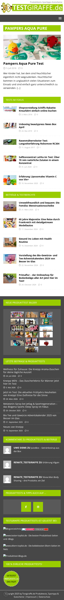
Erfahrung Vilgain (51, 462)
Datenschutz (44, 596)
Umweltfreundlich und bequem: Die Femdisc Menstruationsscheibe (39, 204)
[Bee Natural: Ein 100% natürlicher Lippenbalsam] (17, 328)
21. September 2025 (14, 422)
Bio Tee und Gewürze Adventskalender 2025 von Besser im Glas (29, 417)
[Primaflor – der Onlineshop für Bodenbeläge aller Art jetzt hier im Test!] (9, 278)
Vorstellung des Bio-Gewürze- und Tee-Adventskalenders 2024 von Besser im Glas (38, 258)
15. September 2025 (14, 430)
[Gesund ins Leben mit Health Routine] (9, 242)
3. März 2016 (26, 114)
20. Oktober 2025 (13, 410)
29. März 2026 (12, 399)
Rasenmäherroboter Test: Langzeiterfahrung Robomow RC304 (39, 142)
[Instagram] (38, 507)
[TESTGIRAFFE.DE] (32, 12)
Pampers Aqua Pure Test (23, 63)
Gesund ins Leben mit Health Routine (35, 240)
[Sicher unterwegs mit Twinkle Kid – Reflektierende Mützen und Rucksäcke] (17, 343)
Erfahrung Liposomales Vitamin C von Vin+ (38, 178)
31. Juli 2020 (26, 167)
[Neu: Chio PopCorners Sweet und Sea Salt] (46, 314)
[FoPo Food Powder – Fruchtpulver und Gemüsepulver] (31, 334)
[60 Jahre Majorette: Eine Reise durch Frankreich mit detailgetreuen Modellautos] (9, 223)
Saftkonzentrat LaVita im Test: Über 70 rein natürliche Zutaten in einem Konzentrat (39, 160)
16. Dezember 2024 (29, 245)
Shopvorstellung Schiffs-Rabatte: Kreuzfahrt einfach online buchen (37, 109)
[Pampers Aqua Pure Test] (32, 47)
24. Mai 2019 (26, 131)
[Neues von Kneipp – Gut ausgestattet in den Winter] (17, 334)
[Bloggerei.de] (28, 528)
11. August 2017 (28, 147)
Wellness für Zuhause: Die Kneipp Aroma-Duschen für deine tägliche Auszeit (31, 371)
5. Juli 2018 (11, 68)
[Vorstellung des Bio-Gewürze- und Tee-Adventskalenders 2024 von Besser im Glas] (9, 259)
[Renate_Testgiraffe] (7, 466)
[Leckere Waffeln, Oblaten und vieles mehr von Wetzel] (17, 314)
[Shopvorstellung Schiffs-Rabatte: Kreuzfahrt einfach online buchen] (9, 109)
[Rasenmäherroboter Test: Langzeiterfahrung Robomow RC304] (9, 142)
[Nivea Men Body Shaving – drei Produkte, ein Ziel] (17, 321)
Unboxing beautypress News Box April (37, 126)
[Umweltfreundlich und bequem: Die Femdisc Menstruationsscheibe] (9, 206)
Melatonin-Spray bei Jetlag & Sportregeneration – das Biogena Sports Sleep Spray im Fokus (30, 405)
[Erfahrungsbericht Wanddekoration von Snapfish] (46, 328)
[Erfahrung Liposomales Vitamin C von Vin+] (9, 180)
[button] (59, 18)
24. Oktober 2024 (28, 284)
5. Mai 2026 (10, 387)
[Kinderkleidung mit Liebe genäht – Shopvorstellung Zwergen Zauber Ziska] (31, 328)
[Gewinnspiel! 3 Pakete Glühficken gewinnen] (46, 334)
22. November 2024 (29, 265)
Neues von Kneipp (13, 426)
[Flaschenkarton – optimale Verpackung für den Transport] (31, 314)
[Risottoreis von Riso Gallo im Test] (46, 321)
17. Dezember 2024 (29, 229)
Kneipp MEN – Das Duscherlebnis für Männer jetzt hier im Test (31, 382)
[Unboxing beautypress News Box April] (9, 125)
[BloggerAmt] (12, 528)
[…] (18, 88)
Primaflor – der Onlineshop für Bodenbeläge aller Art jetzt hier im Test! (38, 277)
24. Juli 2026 (11, 376)
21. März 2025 (27, 209)
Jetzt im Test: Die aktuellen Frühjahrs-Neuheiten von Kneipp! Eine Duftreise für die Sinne (29, 394)
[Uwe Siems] (7, 452)
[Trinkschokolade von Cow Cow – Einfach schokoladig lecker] (31, 321)
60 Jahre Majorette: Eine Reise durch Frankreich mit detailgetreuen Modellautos (39, 222)
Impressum (31, 596)
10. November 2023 (29, 183)
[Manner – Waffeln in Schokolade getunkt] (31, 342)
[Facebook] (26, 507)
